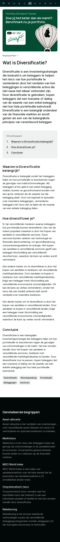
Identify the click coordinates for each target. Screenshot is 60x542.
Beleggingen (10, 382)
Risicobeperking (28, 377)
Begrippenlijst (9, 55)
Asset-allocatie (11, 419)
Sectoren (24, 382)
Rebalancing (10, 509)
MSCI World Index (13, 464)
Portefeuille (46, 377)
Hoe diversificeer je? (23, 147)
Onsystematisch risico (16, 486)
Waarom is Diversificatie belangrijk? (32, 141)
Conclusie (17, 152)
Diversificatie (10, 377)
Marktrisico (9, 438)
